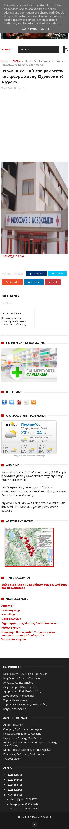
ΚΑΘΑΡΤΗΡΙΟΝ (11, 627)
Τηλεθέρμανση (12, 758)
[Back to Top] (34, 824)
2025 (10, 779)
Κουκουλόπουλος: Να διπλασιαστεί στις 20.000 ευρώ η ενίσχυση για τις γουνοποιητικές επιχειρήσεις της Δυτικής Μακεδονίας (33, 475)
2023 (10, 789)
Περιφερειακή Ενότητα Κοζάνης (22, 733)
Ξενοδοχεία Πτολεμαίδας (18, 695)
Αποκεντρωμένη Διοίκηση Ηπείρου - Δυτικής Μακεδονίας (30, 744)
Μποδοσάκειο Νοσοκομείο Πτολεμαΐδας (27, 750)
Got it (45, 28)
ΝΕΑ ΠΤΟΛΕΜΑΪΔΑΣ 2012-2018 (36, 817)
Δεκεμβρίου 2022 (21, 799)
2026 (10, 774)
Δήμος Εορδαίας (13, 724)
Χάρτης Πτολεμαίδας (15, 700)
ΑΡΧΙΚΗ (5, 49)
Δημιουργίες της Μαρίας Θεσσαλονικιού (29, 623)
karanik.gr (8, 614)
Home (4, 61)
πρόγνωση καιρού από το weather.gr (29, 456)
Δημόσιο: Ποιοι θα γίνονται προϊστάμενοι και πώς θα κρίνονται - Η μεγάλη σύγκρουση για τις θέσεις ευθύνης (33, 506)
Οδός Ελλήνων (11, 618)
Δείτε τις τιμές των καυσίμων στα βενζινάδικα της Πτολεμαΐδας (34, 586)
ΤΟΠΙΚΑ (17, 61)
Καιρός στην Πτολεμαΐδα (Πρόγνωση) (25, 673)
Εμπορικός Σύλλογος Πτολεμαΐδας (24, 754)
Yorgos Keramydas (13, 639)
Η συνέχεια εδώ (12, 256)
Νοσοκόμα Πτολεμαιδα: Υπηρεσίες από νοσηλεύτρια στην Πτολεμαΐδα (28, 633)
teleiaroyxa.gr (10, 610)
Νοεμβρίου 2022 (20, 804)
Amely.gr (7, 605)
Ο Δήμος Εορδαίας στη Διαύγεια (22, 729)
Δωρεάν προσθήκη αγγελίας (20, 687)
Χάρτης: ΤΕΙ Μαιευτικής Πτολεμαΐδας (25, 704)
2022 (10, 794)
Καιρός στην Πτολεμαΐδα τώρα (21, 678)
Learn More (29, 28)
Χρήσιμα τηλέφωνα (14, 709)
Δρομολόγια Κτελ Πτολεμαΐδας (22, 691)
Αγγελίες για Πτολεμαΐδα (18, 682)
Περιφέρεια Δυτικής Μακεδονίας (22, 738)
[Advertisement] (34, 124)
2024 (10, 784)
